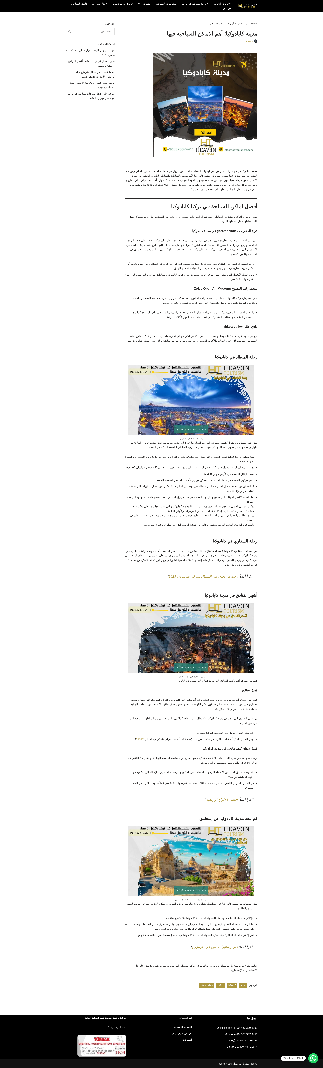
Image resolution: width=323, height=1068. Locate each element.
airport (139, 739)
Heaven (249, 41)
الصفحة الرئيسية (182, 1027)
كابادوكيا (232, 985)
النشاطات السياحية (166, 3)
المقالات (187, 1039)
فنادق (243, 985)
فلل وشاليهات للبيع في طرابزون (215, 947)
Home (254, 23)
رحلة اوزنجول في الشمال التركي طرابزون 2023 (203, 576)
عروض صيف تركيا (181, 1033)
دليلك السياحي (79, 3)
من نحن (227, 8)
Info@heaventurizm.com (242, 1040)
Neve (254, 1063)
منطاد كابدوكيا (207, 985)
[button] (230, 3)
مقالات (220, 985)
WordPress (225, 1063)
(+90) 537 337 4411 (245, 1034)
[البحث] (69, 31)
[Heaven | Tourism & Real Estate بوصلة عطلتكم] (247, 6)
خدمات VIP (144, 3)
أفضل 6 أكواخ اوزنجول (221, 799)
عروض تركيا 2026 (123, 3)
